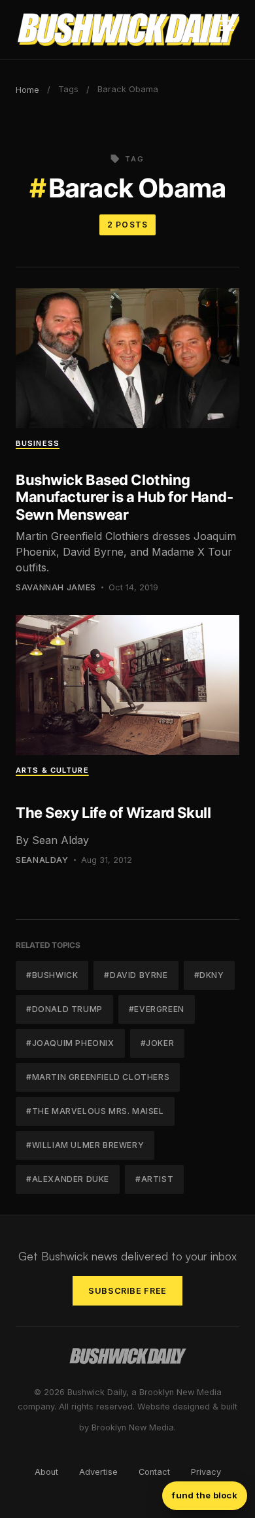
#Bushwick (52, 975)
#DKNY (209, 975)
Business (38, 443)
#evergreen (156, 1009)
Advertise (98, 1472)
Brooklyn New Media (133, 1427)
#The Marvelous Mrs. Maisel (95, 1111)
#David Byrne (135, 975)
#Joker (158, 1043)
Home (27, 90)
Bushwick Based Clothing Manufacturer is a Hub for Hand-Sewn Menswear (124, 497)
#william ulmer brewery (85, 1145)
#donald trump (64, 1009)
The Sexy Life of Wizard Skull (113, 812)
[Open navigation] (226, 29)
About (46, 1472)
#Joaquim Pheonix (70, 1043)
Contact (154, 1472)
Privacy (206, 1472)
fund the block (204, 1495)
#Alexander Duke (67, 1179)
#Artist (154, 1179)
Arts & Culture (52, 770)
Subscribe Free (127, 1291)
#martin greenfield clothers (97, 1077)
